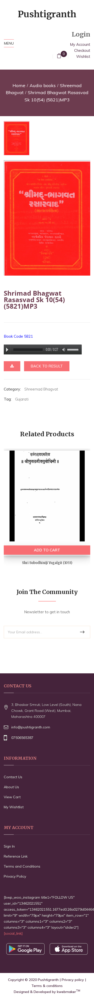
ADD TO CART (47, 550)
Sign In (9, 846)
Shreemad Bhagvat (41, 389)
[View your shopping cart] (59, 56)
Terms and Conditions (22, 866)
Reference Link (16, 856)
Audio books (43, 85)
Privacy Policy (15, 876)
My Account (80, 44)
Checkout (82, 50)
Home (19, 85)
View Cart (12, 797)
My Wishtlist (14, 807)
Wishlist (83, 56)
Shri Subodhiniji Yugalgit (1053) (47, 563)
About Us (11, 787)
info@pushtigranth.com (30, 727)
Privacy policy (73, 979)
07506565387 (22, 737)
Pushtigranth (48, 979)
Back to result (47, 366)
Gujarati (22, 399)
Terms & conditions (47, 985)
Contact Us (13, 777)
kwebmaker (68, 991)
